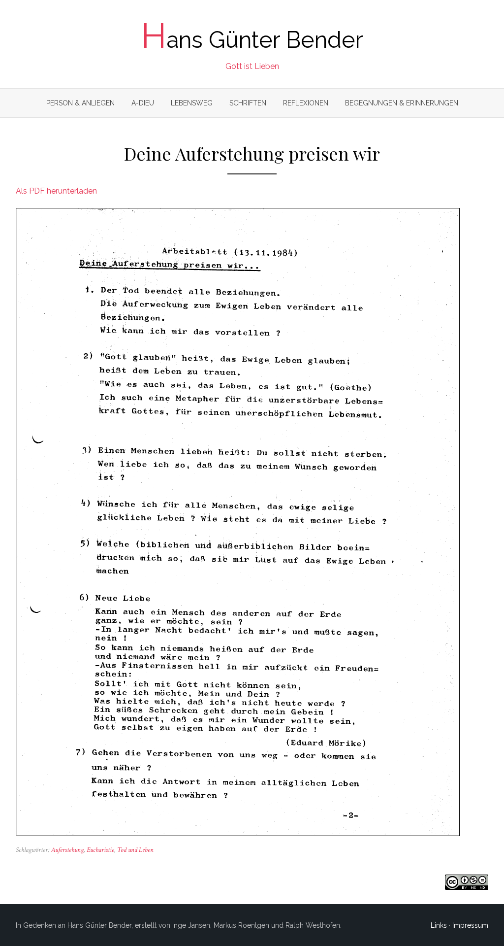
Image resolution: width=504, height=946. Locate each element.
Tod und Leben (135, 849)
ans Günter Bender (252, 40)
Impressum (470, 925)
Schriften (247, 103)
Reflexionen (305, 103)
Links (439, 925)
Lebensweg (192, 103)
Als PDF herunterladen (56, 191)
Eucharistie (100, 849)
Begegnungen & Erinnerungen (401, 103)
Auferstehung (67, 849)
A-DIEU (142, 103)
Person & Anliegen (80, 103)
